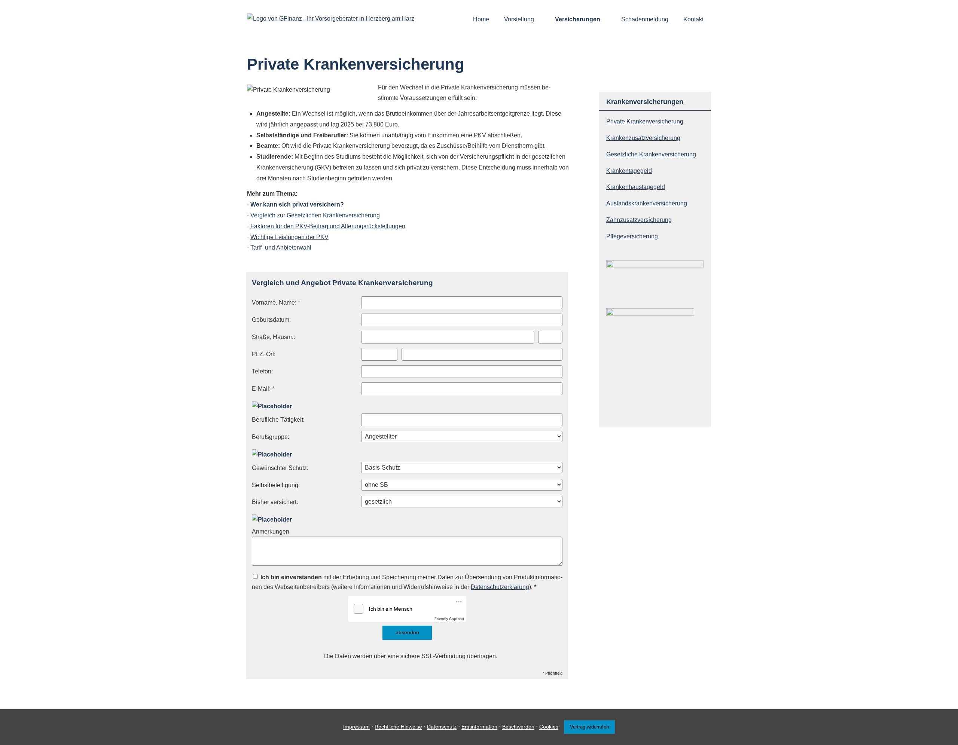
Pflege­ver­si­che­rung (632, 236)
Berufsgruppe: (270, 437)
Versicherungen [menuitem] (577, 19)
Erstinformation (479, 727)
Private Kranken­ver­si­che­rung (644, 121)
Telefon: (262, 371)
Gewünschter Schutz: (280, 468)
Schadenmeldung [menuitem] (644, 19)
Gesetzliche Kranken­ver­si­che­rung (651, 154)
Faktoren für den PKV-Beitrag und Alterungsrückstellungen (327, 226)
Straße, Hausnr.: (273, 337)
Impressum (356, 727)
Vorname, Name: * (276, 302)
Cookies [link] (548, 727)
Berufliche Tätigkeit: (278, 419)
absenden (407, 632)
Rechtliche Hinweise (398, 727)
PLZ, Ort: (263, 354)
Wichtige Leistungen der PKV (289, 237)
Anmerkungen (270, 531)
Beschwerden (518, 727)
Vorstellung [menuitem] (519, 19)
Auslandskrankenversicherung (646, 203)
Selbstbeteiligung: (276, 485)
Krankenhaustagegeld (635, 187)
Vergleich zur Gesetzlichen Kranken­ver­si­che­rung (315, 215)
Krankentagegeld (629, 171)
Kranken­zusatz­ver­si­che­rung (643, 138)
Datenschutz (442, 727)
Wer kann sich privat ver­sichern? (297, 204)
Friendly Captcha (449, 618)
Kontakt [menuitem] (693, 19)
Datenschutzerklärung (500, 587)
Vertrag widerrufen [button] (589, 727)
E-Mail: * (263, 388)
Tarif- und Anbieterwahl (280, 247)
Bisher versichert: (275, 502)
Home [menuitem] (481, 19)
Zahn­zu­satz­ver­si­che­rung (639, 220)
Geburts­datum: (271, 320)
